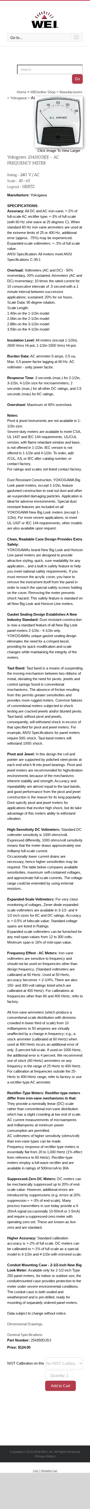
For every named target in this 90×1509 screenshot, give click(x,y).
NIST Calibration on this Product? (33, 1363)
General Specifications (24, 1335)
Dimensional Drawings (24, 1324)
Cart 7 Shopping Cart (45, 1470)
